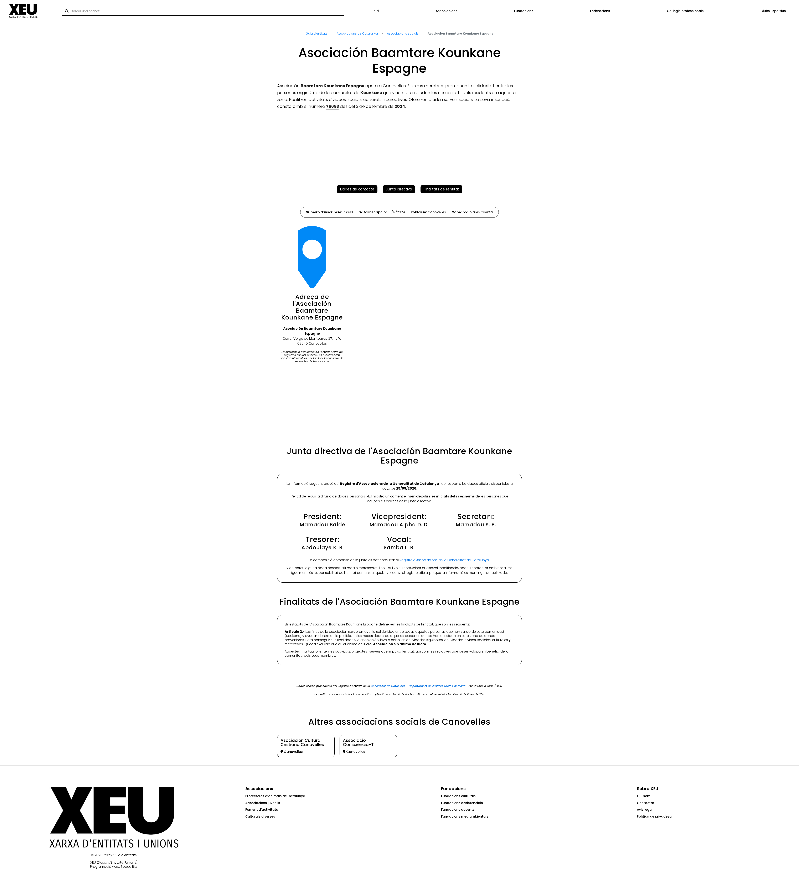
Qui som (643, 796)
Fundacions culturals (458, 796)
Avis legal (645, 809)
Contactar (645, 803)
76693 (332, 106)
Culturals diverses (260, 816)
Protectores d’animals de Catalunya (275, 796)
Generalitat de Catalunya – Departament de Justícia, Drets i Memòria (418, 686)
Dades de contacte (357, 189)
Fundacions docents (458, 809)
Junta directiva (399, 189)
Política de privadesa (654, 816)
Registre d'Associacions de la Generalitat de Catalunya (445, 560)
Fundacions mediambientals (464, 816)
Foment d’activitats (261, 809)
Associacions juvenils (262, 803)
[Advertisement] (19, 85)
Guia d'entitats (125, 855)
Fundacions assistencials (462, 803)
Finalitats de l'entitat (441, 189)
